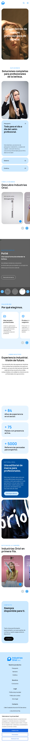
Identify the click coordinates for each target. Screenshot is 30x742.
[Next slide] (27, 291)
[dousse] (15, 292)
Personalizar (15, 734)
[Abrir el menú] (27, 3)
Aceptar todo (15, 730)
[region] (15, 728)
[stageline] (8, 292)
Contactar (9, 639)
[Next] (26, 228)
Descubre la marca (8, 277)
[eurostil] (22, 292)
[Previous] (22, 228)
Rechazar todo (15, 738)
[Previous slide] (2, 291)
